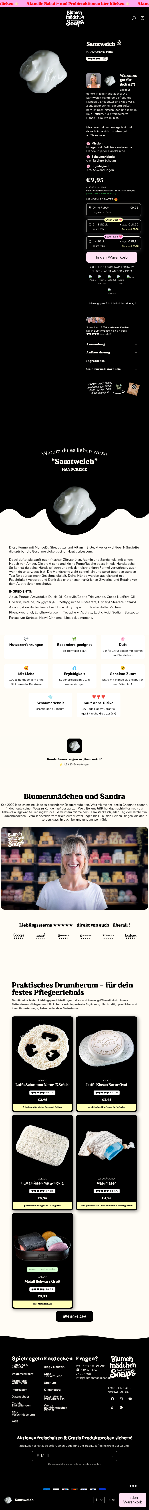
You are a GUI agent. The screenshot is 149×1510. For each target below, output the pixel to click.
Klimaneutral (53, 1390)
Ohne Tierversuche (53, 1375)
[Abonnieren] (112, 1456)
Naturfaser (106, 1183)
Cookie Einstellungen (21, 1405)
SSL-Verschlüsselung (23, 1413)
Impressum (19, 1390)
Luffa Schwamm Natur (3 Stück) (42, 1085)
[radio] (113, 209)
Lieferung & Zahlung (20, 1366)
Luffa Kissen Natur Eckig (42, 1183)
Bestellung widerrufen (19, 1382)
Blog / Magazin (54, 1367)
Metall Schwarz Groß (42, 1281)
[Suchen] (134, 18)
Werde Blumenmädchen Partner (55, 1408)
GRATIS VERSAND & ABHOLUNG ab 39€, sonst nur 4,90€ (110, 190)
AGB (15, 1421)
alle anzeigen (74, 1316)
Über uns (50, 1383)
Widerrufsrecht (22, 1374)
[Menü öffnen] (6, 18)
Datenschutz (20, 1397)
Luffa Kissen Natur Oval (106, 1085)
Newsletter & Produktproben (54, 1398)
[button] (142, 18)
